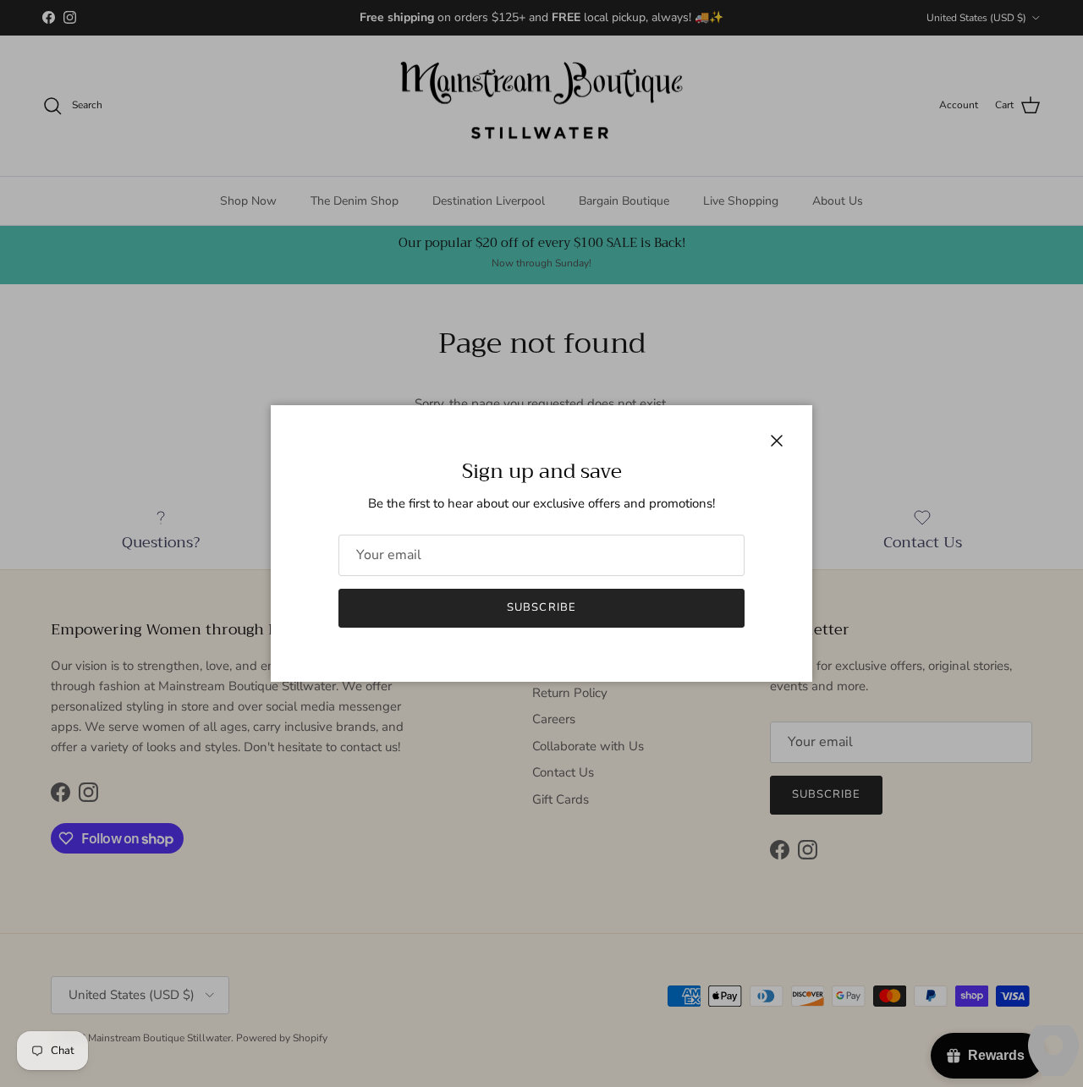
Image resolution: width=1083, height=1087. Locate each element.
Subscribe (541, 607)
